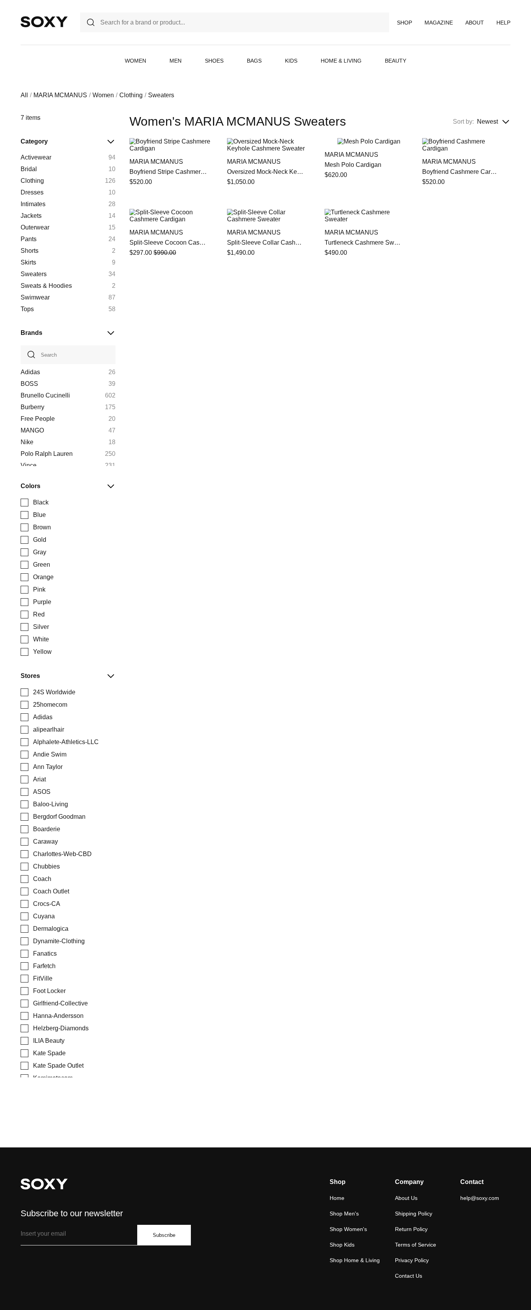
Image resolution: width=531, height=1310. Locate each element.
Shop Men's (344, 1213)
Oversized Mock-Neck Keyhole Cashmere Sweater (266, 171)
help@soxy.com (479, 1198)
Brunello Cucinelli (45, 395)
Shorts (29, 250)
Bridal (29, 169)
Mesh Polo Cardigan (353, 164)
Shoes (214, 61)
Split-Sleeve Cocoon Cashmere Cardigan (168, 242)
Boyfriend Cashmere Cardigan (461, 171)
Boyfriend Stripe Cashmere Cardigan (168, 171)
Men (175, 61)
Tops (27, 309)
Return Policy (411, 1229)
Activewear (36, 157)
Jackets (31, 215)
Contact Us (408, 1276)
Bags (254, 61)
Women (135, 61)
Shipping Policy (413, 1213)
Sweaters (34, 274)
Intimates (33, 204)
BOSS (29, 383)
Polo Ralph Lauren (47, 453)
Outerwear (35, 227)
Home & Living (341, 61)
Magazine (438, 22)
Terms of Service (415, 1245)
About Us (406, 1198)
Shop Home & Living (355, 1260)
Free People (38, 418)
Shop (404, 22)
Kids (291, 61)
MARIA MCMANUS (60, 95)
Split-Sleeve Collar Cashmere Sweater (266, 242)
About (474, 22)
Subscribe (164, 1235)
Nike (27, 442)
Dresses (32, 192)
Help (503, 22)
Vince (29, 465)
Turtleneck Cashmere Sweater (363, 242)
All (24, 95)
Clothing (131, 95)
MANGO (32, 430)
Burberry (32, 407)
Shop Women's (348, 1229)
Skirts (28, 262)
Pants (29, 239)
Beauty (395, 61)
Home (337, 1198)
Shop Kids (342, 1245)
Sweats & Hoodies (46, 285)
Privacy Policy (412, 1260)
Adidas (30, 372)
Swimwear (35, 297)
